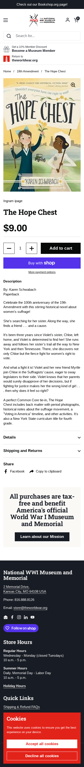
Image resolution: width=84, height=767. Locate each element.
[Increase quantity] (31, 248)
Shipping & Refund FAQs (21, 707)
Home (7, 71)
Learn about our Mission (42, 537)
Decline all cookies (42, 756)
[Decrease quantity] (9, 248)
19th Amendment (28, 71)
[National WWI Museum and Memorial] (42, 20)
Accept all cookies (42, 744)
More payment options (42, 272)
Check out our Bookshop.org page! (42, 4)
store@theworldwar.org (30, 608)
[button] (76, 20)
